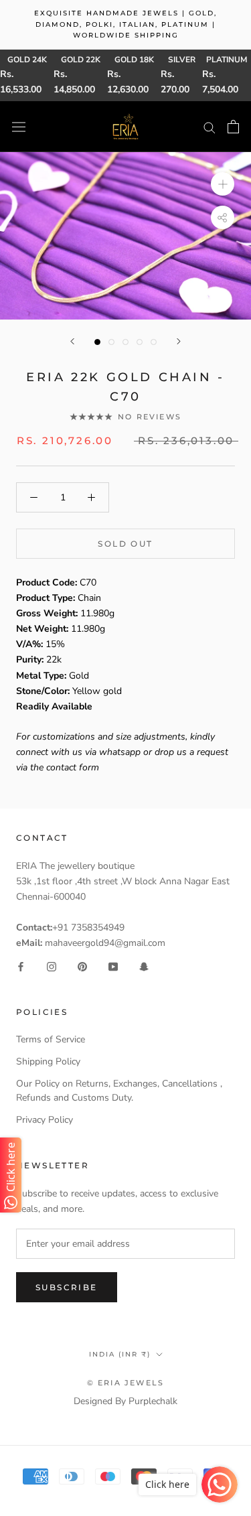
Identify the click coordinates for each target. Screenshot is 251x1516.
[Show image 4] (140, 342)
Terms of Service (50, 1039)
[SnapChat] (144, 965)
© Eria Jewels (126, 1382)
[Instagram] (51, 965)
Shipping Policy (48, 1061)
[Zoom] (222, 184)
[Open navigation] (18, 127)
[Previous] (72, 341)
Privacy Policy (44, 1119)
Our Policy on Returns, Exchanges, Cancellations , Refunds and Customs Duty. (119, 1090)
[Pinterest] (82, 965)
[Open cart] (233, 126)
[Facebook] (20, 965)
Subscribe (66, 1287)
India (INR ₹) (120, 1354)
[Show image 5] (154, 342)
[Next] (179, 341)
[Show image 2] (111, 342)
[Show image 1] (97, 342)
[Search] (209, 127)
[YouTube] (113, 965)
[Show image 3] (125, 342)
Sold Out (125, 544)
